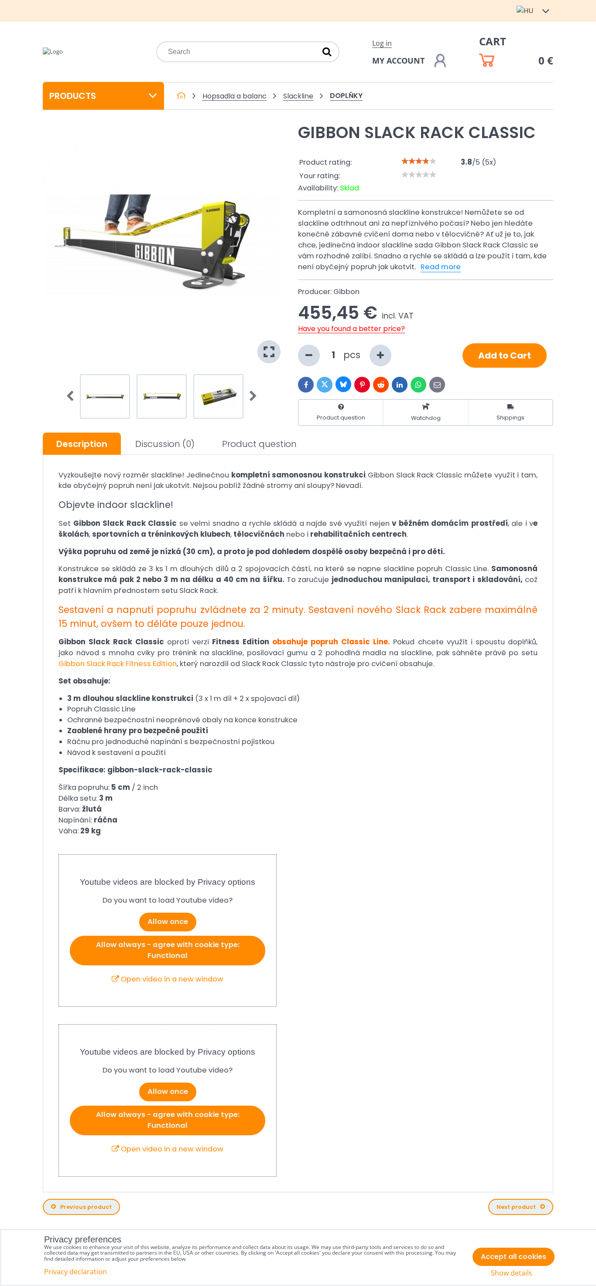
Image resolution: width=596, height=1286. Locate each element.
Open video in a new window (171, 979)
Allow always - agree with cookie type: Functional (168, 950)
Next (250, 396)
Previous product (86, 1207)
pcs (353, 355)
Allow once (167, 922)
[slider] (418, 161)
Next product (516, 1207)
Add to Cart (504, 355)
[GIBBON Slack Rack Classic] (162, 244)
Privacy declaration (75, 1271)
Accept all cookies (513, 1257)
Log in (382, 43)
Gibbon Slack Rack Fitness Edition (117, 664)
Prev (73, 396)
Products (72, 96)
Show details (511, 1273)
